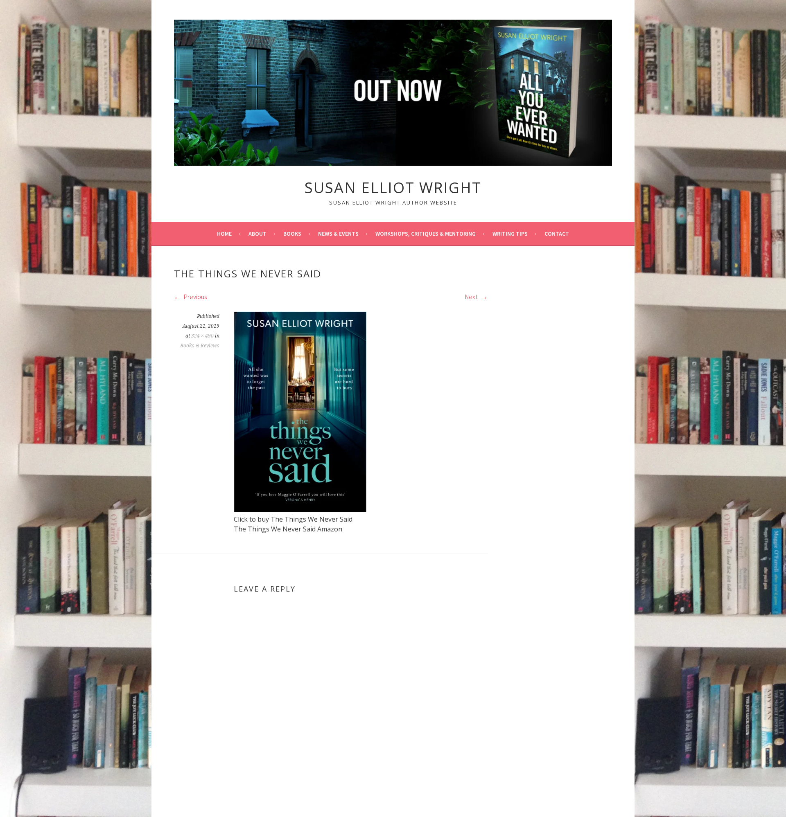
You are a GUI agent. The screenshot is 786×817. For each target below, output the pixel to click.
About (257, 233)
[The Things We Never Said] (300, 509)
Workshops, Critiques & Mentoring (425, 233)
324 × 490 (202, 336)
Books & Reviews (199, 346)
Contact (556, 233)
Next (472, 297)
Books (292, 233)
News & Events (338, 233)
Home (224, 233)
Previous (195, 297)
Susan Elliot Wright (393, 188)
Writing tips (510, 233)
